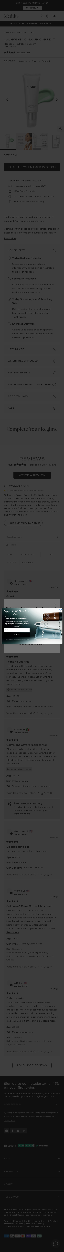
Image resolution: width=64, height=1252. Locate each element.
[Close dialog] (60, 610)
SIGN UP (17, 635)
